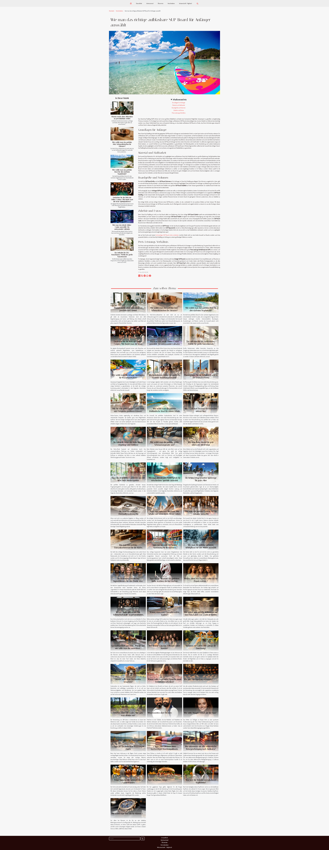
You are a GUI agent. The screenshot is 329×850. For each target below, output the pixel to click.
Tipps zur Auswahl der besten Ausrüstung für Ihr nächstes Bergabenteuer (164, 547)
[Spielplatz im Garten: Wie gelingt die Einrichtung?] (200, 640)
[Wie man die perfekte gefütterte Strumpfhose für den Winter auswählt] (200, 539)
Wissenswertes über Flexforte (160, 713)
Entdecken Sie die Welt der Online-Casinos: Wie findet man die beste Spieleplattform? (122, 199)
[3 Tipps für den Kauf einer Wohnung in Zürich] (128, 741)
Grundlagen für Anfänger (178, 102)
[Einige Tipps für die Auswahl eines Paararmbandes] (128, 774)
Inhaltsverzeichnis (180, 99)
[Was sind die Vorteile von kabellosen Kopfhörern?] (200, 774)
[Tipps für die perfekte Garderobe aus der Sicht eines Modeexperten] (128, 472)
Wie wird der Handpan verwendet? (198, 679)
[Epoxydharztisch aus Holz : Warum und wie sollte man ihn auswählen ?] (128, 640)
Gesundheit (139, 3)
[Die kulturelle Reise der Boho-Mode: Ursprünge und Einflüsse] (128, 437)
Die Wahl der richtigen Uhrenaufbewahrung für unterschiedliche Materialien (128, 514)
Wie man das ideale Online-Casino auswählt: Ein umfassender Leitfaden (122, 227)
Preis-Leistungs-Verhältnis (178, 113)
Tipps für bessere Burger (157, 780)
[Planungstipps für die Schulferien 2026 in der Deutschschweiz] (200, 369)
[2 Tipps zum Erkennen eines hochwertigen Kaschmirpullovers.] (164, 741)
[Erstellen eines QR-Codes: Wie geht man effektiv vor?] (128, 707)
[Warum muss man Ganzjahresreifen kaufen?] (164, 607)
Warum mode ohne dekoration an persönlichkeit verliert (122, 118)
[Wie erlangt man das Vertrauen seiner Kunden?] (164, 640)
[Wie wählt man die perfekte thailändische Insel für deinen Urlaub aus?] (164, 403)
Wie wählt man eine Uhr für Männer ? (127, 813)
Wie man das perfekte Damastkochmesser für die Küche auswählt (128, 547)
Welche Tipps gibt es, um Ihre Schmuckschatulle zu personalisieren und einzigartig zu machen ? (128, 615)
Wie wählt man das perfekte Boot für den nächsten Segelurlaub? (122, 172)
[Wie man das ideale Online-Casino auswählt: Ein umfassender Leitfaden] (122, 216)
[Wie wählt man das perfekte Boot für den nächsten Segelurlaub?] (122, 161)
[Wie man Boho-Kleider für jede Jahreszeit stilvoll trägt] (200, 437)
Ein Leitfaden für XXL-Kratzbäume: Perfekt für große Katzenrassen (122, 255)
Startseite (111, 11)
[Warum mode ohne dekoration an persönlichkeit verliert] (122, 108)
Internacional (149, 3)
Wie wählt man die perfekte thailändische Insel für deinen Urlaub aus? (164, 411)
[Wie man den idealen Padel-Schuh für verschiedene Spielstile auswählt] (164, 472)
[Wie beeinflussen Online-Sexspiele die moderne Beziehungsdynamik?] (164, 369)
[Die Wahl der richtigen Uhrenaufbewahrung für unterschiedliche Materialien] (128, 506)
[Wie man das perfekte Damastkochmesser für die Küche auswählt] (128, 539)
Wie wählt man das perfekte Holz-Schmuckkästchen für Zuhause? (122, 144)
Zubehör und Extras (178, 110)
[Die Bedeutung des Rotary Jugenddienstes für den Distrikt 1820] (128, 573)
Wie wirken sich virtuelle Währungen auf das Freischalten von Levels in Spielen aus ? (200, 615)
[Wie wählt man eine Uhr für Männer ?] (128, 808)
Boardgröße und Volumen (178, 108)
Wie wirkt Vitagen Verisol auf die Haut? (200, 713)
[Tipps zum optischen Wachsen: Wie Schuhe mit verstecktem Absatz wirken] (164, 506)
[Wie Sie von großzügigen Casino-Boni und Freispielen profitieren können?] (128, 403)
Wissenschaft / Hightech (185, 3)
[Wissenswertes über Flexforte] (164, 707)
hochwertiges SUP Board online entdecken (167, 235)
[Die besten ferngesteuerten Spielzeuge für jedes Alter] (200, 472)
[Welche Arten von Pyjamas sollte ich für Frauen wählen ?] (200, 573)
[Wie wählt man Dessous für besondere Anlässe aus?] (200, 403)
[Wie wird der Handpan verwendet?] (200, 674)
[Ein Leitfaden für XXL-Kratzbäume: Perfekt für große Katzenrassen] (122, 244)
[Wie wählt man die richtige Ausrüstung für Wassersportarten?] (128, 369)
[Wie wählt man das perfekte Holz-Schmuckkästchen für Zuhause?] (122, 133)
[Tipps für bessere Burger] (164, 774)
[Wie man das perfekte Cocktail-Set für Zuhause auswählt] (200, 506)
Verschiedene (171, 3)
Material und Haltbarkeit (178, 105)
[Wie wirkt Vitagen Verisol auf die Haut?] (200, 707)
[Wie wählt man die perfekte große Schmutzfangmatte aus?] (164, 437)
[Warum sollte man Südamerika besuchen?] (128, 674)
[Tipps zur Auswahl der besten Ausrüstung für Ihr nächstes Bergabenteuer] (164, 539)
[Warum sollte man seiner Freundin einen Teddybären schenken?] (164, 674)
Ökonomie (160, 3)
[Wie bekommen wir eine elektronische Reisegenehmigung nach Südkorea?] (200, 741)
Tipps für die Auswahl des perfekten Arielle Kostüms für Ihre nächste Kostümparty (164, 581)
